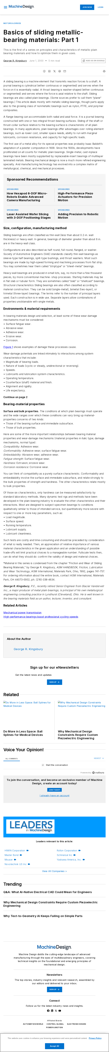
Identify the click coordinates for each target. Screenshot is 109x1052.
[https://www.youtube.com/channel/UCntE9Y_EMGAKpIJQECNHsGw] (59, 1010)
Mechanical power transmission (22, 612)
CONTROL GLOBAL (55, 1024)
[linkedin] (49, 71)
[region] (54, 765)
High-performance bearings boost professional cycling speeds (40, 616)
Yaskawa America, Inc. (69, 859)
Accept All (54, 1046)
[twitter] (54, 71)
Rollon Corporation (67, 850)
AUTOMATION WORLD (33, 1024)
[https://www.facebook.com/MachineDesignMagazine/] (48, 1010)
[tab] (11, 758)
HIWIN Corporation (15, 850)
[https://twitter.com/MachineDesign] (55, 1010)
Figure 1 (8, 346)
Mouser (9, 859)
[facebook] (44, 71)
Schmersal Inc (64, 855)
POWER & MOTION (54, 1027)
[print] (104, 71)
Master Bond (11, 855)
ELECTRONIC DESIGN (76, 1024)
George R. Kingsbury (15, 60)
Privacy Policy (95, 1038)
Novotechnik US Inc (16, 864)
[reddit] (59, 71)
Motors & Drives (12, 23)
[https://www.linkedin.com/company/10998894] (52, 1010)
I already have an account (54, 795)
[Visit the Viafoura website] (98, 772)
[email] (64, 71)
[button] (5, 7)
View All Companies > (54, 871)
